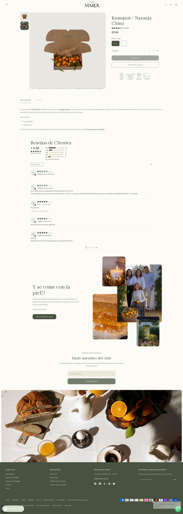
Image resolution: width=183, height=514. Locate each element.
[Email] (109, 483)
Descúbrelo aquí (44, 317)
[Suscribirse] (174, 479)
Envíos (40, 100)
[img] (42, 171)
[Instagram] (95, 483)
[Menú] (7, 4)
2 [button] (88, 248)
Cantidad (115, 51)
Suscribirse (91, 381)
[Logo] (92, 4)
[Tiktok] (104, 483)
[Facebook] (100, 483)
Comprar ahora (135, 65)
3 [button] (91, 248)
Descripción (25, 100)
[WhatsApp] (114, 483)
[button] (117, 28)
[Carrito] (176, 4)
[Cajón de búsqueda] (166, 4)
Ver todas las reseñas (52, 159)
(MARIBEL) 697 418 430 (101, 478)
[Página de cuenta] (171, 4)
